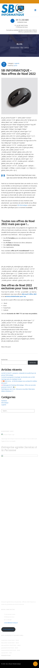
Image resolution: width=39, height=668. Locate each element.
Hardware (4, 401)
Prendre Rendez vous (8, 629)
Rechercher (4, 359)
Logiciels (16, 63)
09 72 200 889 (22, 20)
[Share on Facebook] (14, 346)
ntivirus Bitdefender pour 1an (16, 296)
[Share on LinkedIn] (26, 346)
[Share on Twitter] (18, 346)
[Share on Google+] (22, 346)
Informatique (4, 403)
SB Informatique (22, 205)
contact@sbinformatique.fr (11, 623)
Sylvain (15, 65)
